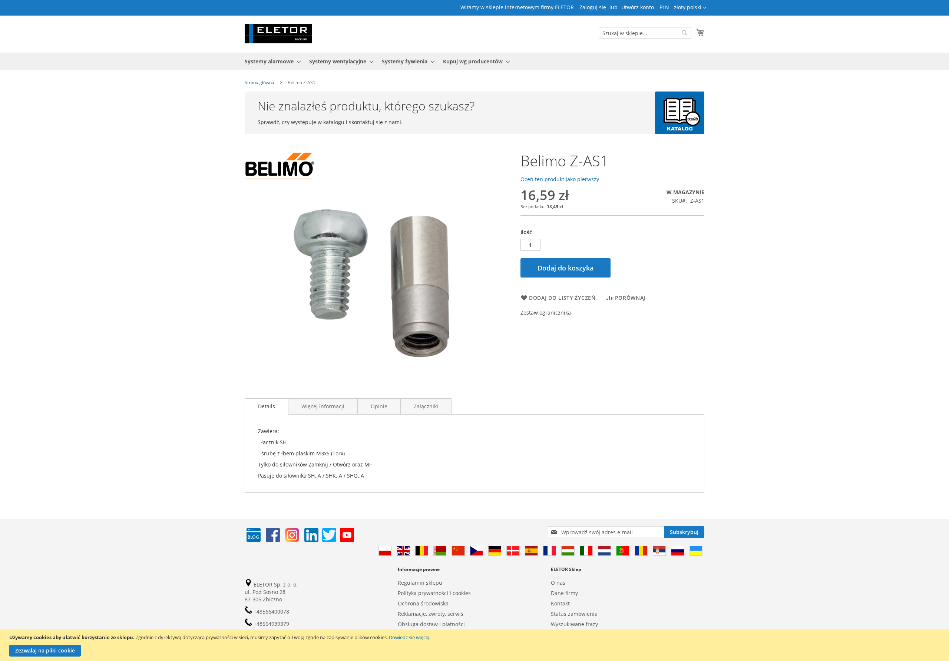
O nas (558, 582)
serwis (455, 613)
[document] (475, 645)
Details (266, 406)
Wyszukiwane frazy (574, 624)
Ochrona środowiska (423, 603)
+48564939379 (270, 623)
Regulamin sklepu (420, 582)
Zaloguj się (592, 7)
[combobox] (645, 33)
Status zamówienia (574, 613)
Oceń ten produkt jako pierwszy (559, 179)
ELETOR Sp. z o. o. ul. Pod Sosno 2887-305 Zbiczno (271, 592)
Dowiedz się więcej (409, 637)
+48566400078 (270, 611)
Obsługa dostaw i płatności (431, 624)
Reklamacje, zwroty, (422, 613)
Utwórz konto (637, 7)
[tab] (266, 406)
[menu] (474, 61)
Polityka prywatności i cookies (434, 593)
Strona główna (259, 82)
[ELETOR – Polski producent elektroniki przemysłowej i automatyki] (278, 33)
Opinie (379, 406)
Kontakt (560, 603)
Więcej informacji (322, 406)
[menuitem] (270, 61)
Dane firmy (564, 593)
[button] (683, 8)
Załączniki (426, 406)
